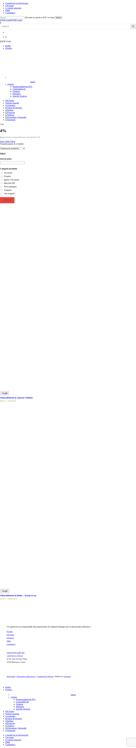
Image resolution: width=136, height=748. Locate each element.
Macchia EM (9, 183)
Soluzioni (10, 638)
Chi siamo (10, 635)
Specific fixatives (23, 709)
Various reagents (12, 714)
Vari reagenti (9, 193)
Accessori (8, 173)
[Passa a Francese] (10, 112)
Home (2, 137)
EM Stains (9, 711)
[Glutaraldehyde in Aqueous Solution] (68, 295)
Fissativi (7, 176)
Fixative (8, 690)
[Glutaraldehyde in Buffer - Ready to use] (68, 493)
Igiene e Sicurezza (11, 180)
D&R (9, 641)
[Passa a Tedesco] (9, 115)
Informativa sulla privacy (26, 677)
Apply (7, 200)
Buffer (8, 687)
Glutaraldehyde (22, 702)
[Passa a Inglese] (9, 110)
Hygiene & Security (13, 718)
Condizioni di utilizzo (45, 677)
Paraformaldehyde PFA (26, 699)
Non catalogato (10, 186)
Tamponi (7, 190)
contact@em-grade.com (15, 653)
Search (58, 18)
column (14, 697)
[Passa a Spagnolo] (10, 120)
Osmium (19, 704)
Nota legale (11, 677)
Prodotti (10, 632)
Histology (20, 707)
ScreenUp (67, 677)
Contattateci (11, 644)
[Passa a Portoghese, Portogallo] (15, 117)
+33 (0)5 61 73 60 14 (15, 656)
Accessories (10, 716)
